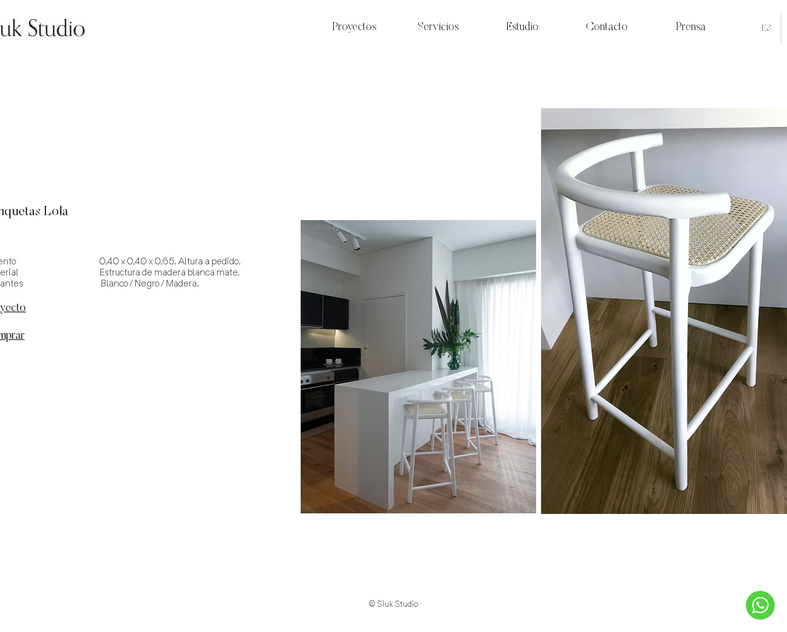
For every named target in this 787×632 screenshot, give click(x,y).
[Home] (760, 605)
